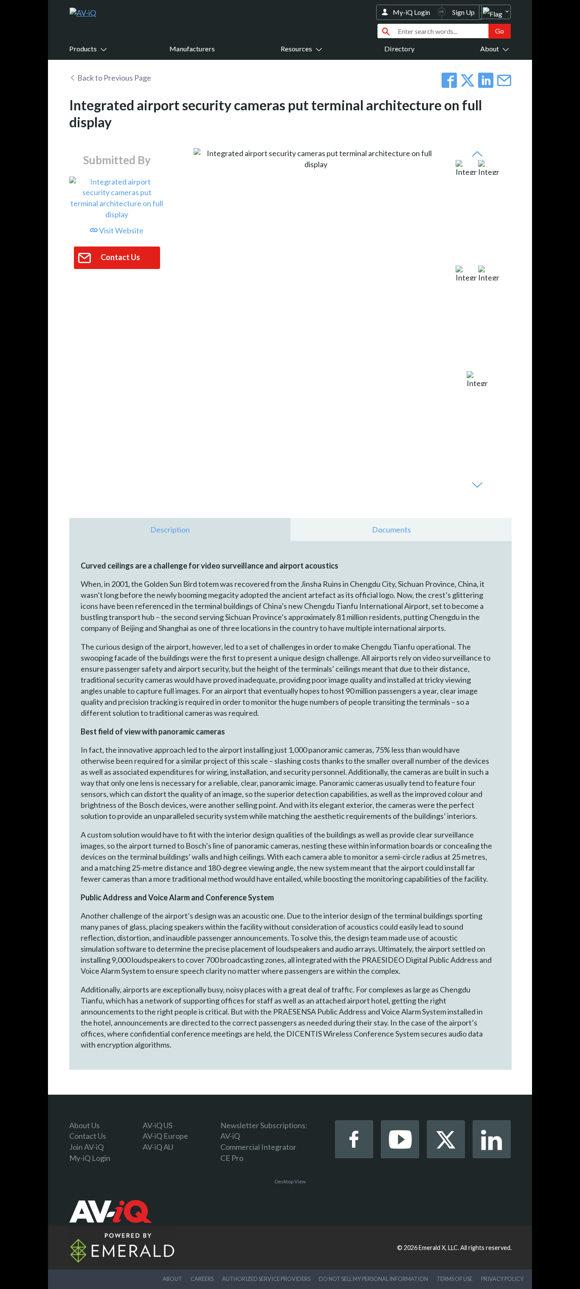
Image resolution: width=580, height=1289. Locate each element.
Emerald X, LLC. (439, 1247)
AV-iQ (230, 1135)
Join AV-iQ (86, 1147)
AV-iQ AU (158, 1147)
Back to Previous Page (113, 77)
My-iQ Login (411, 12)
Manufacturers (192, 49)
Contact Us (87, 1135)
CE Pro (231, 1158)
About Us (84, 1125)
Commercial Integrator (258, 1147)
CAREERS (202, 1278)
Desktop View (290, 1181)
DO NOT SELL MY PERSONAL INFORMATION (373, 1278)
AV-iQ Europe (165, 1135)
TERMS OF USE (454, 1278)
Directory (399, 49)
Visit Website (121, 230)
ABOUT (172, 1278)
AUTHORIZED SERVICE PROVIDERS (266, 1278)
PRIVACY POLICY (502, 1278)
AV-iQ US (157, 1125)
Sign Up (463, 12)
